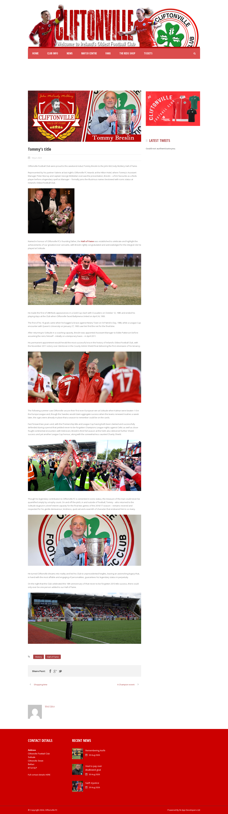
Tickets (148, 53)
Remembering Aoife (95, 750)
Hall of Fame (87, 241)
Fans (108, 53)
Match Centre (89, 53)
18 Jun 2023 (36, 157)
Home (35, 53)
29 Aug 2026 (94, 787)
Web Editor (50, 706)
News (70, 53)
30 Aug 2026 (94, 755)
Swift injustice (92, 782)
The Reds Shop (127, 53)
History (38, 656)
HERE (48, 774)
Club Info (52, 53)
